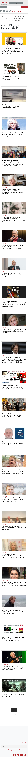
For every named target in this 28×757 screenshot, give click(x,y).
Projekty (24, 16)
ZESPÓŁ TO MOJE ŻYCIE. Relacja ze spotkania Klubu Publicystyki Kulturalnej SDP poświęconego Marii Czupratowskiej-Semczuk (13, 163)
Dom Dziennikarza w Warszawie (14, 20)
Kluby (6, 18)
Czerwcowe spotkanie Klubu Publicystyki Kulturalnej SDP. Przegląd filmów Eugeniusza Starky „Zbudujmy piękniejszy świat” (14, 304)
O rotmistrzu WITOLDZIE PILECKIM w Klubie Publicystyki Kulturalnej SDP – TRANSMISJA (14, 78)
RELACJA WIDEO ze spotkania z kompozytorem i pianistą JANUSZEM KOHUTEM (11, 106)
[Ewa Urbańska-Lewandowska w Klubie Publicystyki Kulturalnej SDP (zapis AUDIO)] (14, 520)
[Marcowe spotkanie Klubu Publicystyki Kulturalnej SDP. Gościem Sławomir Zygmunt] (14, 659)
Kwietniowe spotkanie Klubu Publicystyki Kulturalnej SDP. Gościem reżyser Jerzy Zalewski (14, 612)
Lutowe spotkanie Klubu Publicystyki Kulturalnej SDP (13, 695)
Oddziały (7, 16)
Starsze (14, 710)
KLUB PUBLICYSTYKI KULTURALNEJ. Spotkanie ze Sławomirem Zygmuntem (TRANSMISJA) (13, 638)
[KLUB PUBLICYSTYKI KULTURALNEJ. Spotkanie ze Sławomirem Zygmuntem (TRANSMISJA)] (14, 630)
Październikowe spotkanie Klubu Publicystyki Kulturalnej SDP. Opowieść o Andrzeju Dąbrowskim (12, 246)
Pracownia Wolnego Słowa (18, 18)
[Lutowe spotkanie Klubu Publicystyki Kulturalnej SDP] (14, 685)
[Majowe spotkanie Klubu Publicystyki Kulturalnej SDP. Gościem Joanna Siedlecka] (14, 323)
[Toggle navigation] (16, 3)
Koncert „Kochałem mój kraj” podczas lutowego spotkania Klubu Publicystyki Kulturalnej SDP (13, 415)
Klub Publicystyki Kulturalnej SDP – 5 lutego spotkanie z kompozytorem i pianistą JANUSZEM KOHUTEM (14, 134)
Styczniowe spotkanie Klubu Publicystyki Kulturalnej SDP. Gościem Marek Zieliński (14, 443)
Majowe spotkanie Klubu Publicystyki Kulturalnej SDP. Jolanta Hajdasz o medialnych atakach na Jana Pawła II (14, 583)
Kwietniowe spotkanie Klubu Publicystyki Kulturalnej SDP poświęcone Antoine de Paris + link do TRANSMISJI (13, 51)
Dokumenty (20, 16)
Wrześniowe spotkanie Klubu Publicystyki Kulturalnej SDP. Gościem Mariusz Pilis (14, 274)
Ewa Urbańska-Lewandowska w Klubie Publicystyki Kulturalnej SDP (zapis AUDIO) (14, 527)
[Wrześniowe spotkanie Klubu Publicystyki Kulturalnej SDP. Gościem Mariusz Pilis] (14, 266)
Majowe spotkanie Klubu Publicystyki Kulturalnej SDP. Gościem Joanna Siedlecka (14, 331)
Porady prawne (13, 16)
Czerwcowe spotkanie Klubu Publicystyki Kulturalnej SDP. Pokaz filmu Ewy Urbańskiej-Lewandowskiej (14, 555)
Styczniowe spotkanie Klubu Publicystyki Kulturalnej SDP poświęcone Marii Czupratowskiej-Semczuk (13, 191)
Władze (3, 16)
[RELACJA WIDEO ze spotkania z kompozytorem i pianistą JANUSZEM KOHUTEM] (14, 99)
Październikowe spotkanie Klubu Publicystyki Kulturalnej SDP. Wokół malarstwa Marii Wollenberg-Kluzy (13, 471)
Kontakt (3, 731)
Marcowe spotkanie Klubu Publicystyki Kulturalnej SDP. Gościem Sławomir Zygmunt (14, 668)
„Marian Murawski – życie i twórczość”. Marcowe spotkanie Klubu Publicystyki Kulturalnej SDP (13, 387)
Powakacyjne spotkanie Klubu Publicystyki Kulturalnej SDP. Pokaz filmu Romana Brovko (13, 499)
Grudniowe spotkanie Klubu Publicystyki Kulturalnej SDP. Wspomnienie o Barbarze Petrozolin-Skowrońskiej (13, 219)
